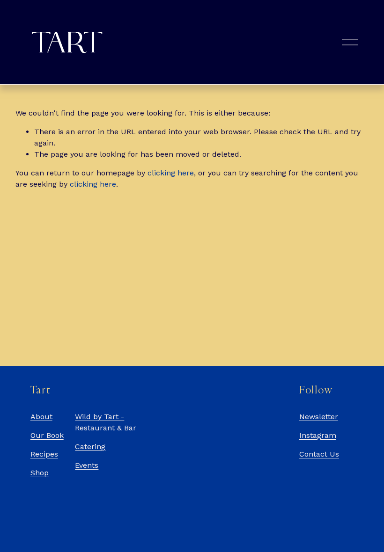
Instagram (317, 435)
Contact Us (319, 454)
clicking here (171, 172)
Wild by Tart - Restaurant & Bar (105, 422)
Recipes (44, 454)
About (41, 416)
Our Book (47, 435)
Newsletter (318, 416)
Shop (39, 472)
